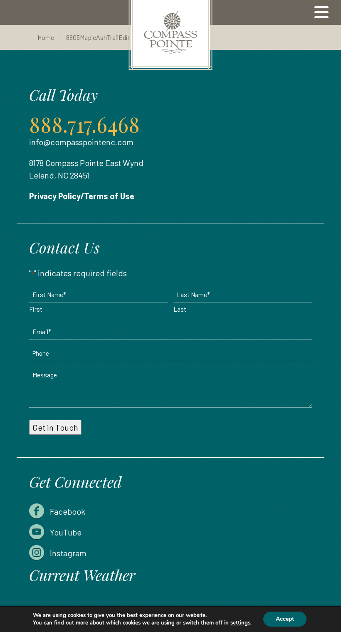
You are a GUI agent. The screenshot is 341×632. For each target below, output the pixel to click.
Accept (285, 619)
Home (45, 37)
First (35, 309)
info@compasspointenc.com (81, 142)
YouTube (66, 532)
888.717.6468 (84, 124)
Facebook (67, 511)
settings (240, 623)
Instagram (68, 553)
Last (179, 309)
